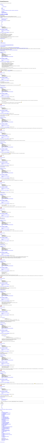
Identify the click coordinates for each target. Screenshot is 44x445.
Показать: (2, 401)
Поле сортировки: (9, 401)
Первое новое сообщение (3, 20)
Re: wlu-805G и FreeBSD (3, 29)
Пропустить (1, 4)
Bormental (1, 52)
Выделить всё (3, 317)
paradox (8, 32)
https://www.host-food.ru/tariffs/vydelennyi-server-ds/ (6, 49)
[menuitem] (4, 6)
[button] (2, 21)
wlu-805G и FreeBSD (4, 14)
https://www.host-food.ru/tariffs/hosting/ (15, 47)
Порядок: (18, 401)
